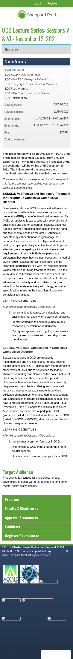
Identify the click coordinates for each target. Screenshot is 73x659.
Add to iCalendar (61, 139)
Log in (38, 3)
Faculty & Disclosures (21, 508)
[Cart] (62, 5)
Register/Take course (22, 535)
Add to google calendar (51, 139)
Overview (11, 49)
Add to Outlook (65, 139)
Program (12, 499)
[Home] (36, 13)
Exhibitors (12, 526)
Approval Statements (21, 517)
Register (53, 3)
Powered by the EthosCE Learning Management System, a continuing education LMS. (56, 654)
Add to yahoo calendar (56, 139)
